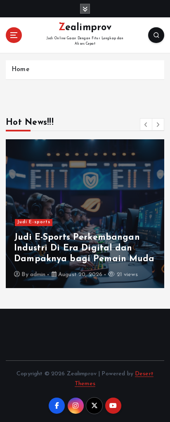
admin (38, 275)
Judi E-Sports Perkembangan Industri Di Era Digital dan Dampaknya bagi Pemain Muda (84, 248)
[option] (85, 213)
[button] (146, 124)
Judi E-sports (33, 222)
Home (20, 70)
